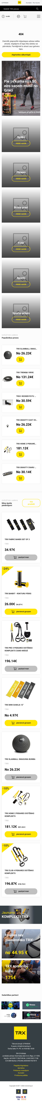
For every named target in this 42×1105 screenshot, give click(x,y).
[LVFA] (10, 1019)
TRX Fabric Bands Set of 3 (17, 539)
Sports (21, 278)
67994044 (5, 3)
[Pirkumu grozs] (25, 16)
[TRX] (19, 3)
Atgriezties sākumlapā (21, 55)
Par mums (36, 3)
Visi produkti (31, 503)
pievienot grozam (23, 611)
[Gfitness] (31, 1009)
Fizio (21, 242)
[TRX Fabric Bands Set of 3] (21, 524)
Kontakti (29, 3)
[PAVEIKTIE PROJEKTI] (31, 1019)
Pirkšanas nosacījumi (21, 1070)
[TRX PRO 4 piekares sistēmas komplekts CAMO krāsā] (21, 632)
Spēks (21, 137)
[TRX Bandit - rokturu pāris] (21, 578)
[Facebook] (18, 1091)
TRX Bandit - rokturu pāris (18, 593)
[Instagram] (25, 1091)
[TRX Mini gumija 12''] (21, 689)
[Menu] (38, 16)
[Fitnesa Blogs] (10, 1009)
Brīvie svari (21, 207)
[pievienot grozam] (20, 360)
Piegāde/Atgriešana (21, 1065)
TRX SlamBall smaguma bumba (20, 759)
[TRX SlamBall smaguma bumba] (21, 743)
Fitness (21, 172)
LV (18, 16)
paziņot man (23, 557)
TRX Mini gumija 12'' (14, 705)
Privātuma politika (21, 1075)
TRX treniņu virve (25, 372)
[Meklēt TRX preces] (37, 9)
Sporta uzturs (21, 313)
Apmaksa (21, 1068)
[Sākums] (21, 1040)
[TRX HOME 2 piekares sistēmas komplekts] (21, 798)
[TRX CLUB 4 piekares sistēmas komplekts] (21, 855)
